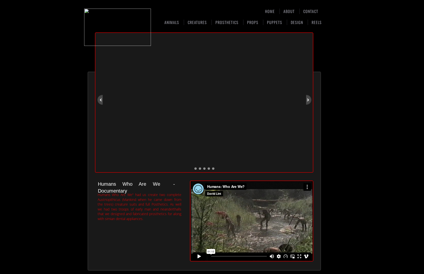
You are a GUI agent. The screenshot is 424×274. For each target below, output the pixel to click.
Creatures (197, 22)
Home (270, 11)
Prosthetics (226, 22)
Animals (171, 22)
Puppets (274, 22)
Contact (310, 11)
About (289, 11)
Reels (317, 22)
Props (252, 22)
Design (297, 22)
